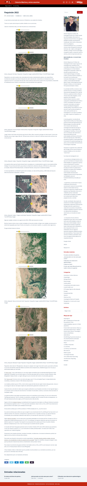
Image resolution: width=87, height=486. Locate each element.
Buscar (79, 12)
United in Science (17, 402)
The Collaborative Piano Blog (71, 356)
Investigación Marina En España (71, 299)
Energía (65, 291)
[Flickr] (70, 2)
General (31, 15)
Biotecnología (67, 281)
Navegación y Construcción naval (72, 301)
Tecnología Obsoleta (69, 354)
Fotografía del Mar (68, 293)
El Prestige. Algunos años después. (72, 289)
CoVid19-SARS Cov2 (68, 287)
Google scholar (67, 241)
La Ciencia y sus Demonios (70, 348)
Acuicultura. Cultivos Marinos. (71, 275)
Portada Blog (16, 5)
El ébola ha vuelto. (68, 264)
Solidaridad (66, 303)
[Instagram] (72, 2)
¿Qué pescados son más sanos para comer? (72, 257)
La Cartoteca (67, 346)
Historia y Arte (67, 297)
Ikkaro (65, 342)
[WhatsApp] (27, 462)
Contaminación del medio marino (71, 285)
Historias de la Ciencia (69, 340)
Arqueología (67, 277)
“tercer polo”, (8, 372)
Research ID (66, 247)
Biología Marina (67, 279)
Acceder (65, 365)
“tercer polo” (10, 379)
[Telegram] (22, 462)
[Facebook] (64, 2)
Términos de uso (30, 484)
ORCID (65, 244)
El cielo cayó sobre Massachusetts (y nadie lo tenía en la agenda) (72, 267)
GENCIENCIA (67, 335)
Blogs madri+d (8, 5)
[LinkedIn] (17, 462)
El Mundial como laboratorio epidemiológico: (70, 261)
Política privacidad (50, 484)
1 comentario (40, 478)
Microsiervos (67, 350)
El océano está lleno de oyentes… (72, 255)
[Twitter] (67, 2)
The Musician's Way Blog (70, 358)
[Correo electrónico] (32, 462)
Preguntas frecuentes (40, 484)
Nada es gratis (67, 352)
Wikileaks (66, 360)
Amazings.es (67, 318)
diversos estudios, (12, 418)
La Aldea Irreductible (69, 344)
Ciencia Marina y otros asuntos (27, 2)
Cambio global (26, 15)
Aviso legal (57, 484)
